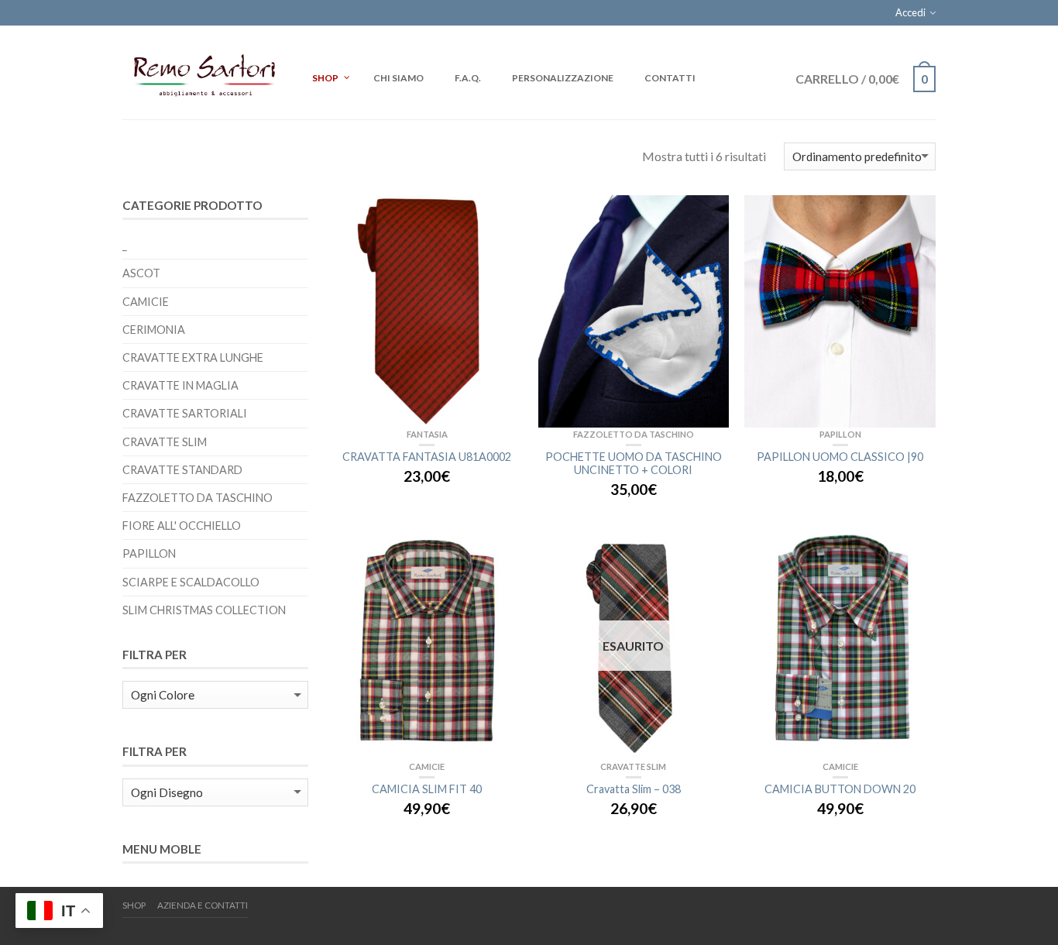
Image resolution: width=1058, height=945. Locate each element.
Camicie (427, 766)
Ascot (141, 273)
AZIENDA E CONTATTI (202, 905)
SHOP (134, 905)
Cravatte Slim (633, 766)
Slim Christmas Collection (204, 610)
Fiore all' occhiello (181, 525)
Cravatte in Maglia (180, 385)
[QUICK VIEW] (427, 311)
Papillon (840, 434)
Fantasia (427, 434)
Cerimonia (153, 329)
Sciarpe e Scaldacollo (190, 582)
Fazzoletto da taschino (633, 434)
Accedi (910, 12)
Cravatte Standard (182, 469)
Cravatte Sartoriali (184, 413)
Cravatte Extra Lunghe (192, 357)
